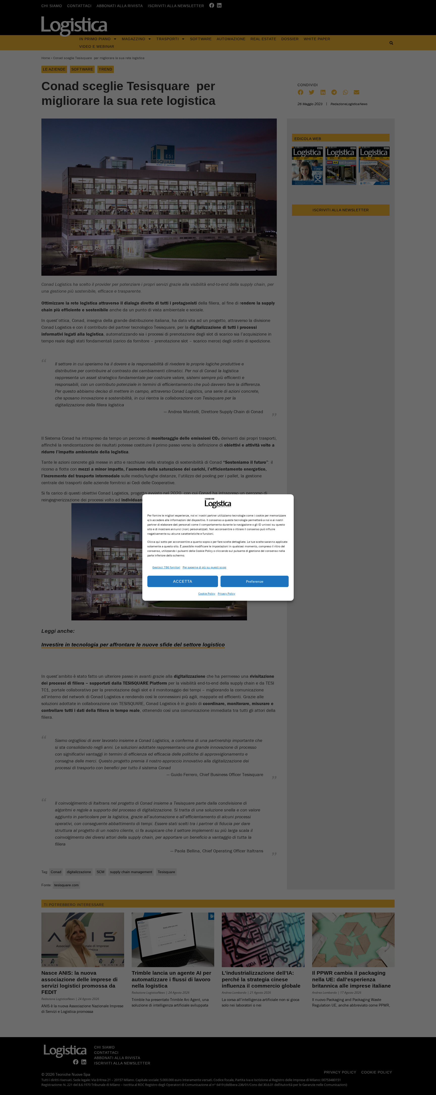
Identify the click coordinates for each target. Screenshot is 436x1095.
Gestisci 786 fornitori (166, 567)
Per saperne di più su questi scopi (204, 567)
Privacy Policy (226, 593)
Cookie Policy (206, 593)
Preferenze (254, 581)
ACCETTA (182, 581)
